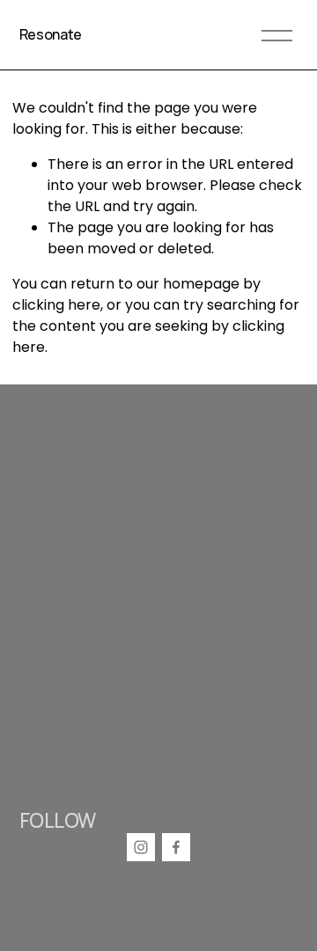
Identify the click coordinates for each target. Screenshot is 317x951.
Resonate (50, 34)
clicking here (56, 305)
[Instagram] (141, 847)
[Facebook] (176, 847)
